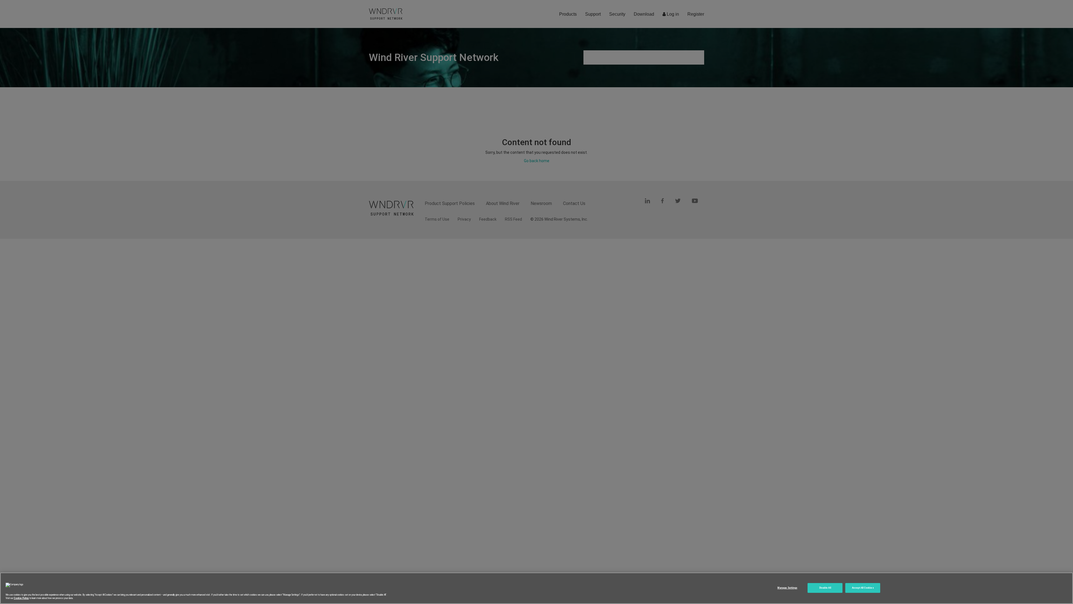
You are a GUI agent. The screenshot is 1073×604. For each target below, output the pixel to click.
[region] (536, 588)
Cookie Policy (21, 598)
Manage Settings (787, 587)
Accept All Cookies (862, 587)
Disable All (825, 587)
